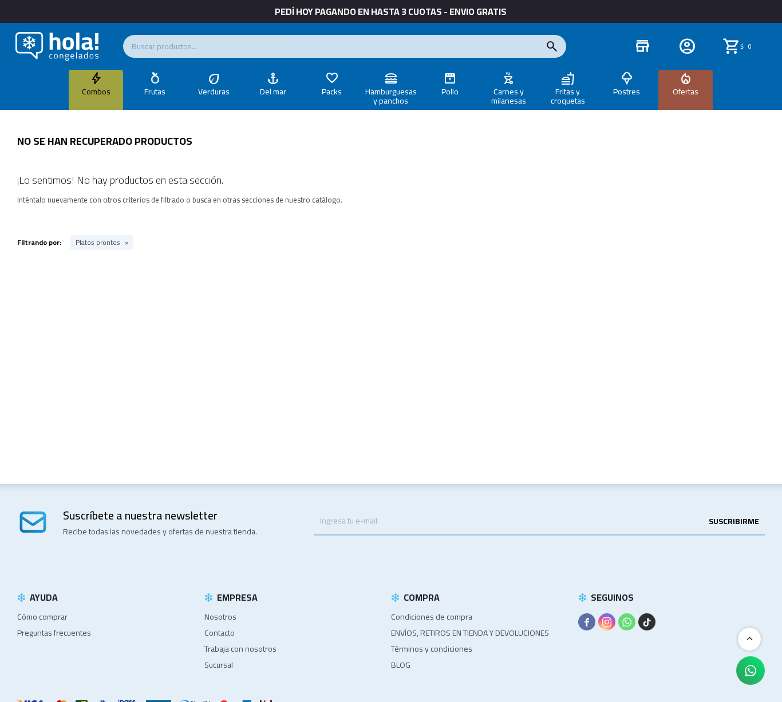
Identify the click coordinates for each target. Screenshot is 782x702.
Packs (332, 91)
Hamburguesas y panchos (391, 96)
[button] (552, 46)
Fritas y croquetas (568, 96)
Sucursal (218, 664)
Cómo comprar (42, 616)
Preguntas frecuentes (54, 632)
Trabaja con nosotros (240, 648)
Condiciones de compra (431, 616)
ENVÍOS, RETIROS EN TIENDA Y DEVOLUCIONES (470, 632)
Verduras (214, 91)
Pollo (450, 91)
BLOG (400, 664)
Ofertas (685, 91)
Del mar (273, 91)
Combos (96, 91)
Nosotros (220, 616)
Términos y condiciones (431, 648)
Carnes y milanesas (508, 96)
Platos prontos (98, 242)
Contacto (219, 632)
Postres (626, 91)
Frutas (154, 91)
